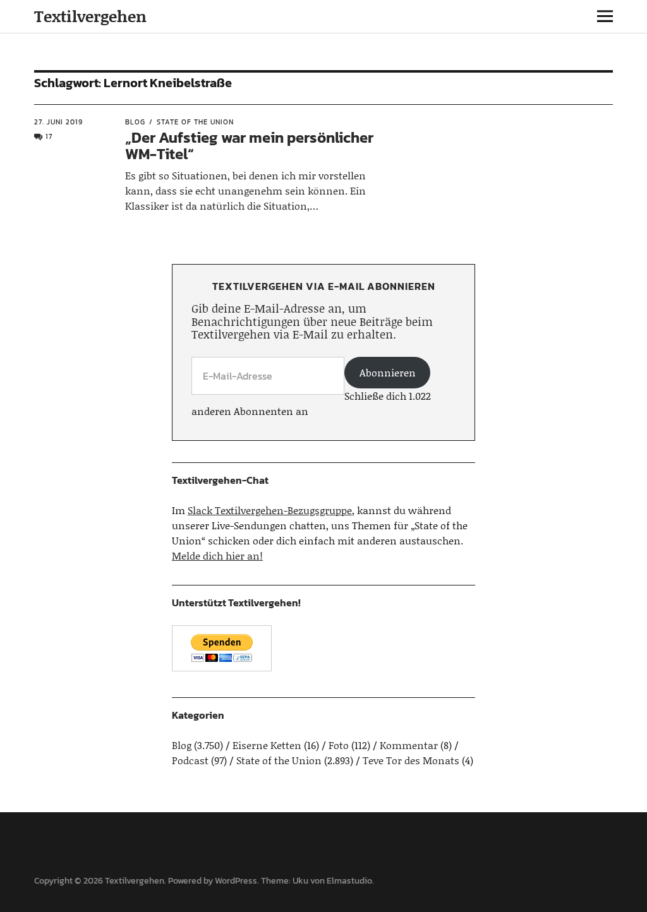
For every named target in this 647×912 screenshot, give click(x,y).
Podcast (190, 760)
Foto (339, 745)
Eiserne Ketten (267, 745)
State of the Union (195, 122)
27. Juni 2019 (58, 122)
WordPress (236, 880)
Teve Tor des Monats (411, 760)
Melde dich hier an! (217, 555)
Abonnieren (388, 372)
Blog (135, 122)
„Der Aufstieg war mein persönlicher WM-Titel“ (249, 145)
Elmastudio (349, 880)
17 (48, 136)
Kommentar (409, 745)
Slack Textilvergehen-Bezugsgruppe (270, 510)
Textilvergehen (90, 16)
